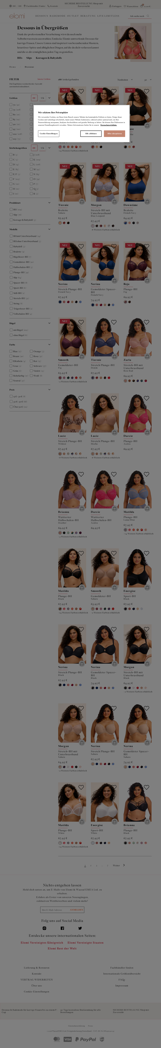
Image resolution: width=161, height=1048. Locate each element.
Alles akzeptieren (114, 133)
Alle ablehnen (91, 133)
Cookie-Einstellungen (49, 133)
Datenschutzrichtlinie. (108, 125)
